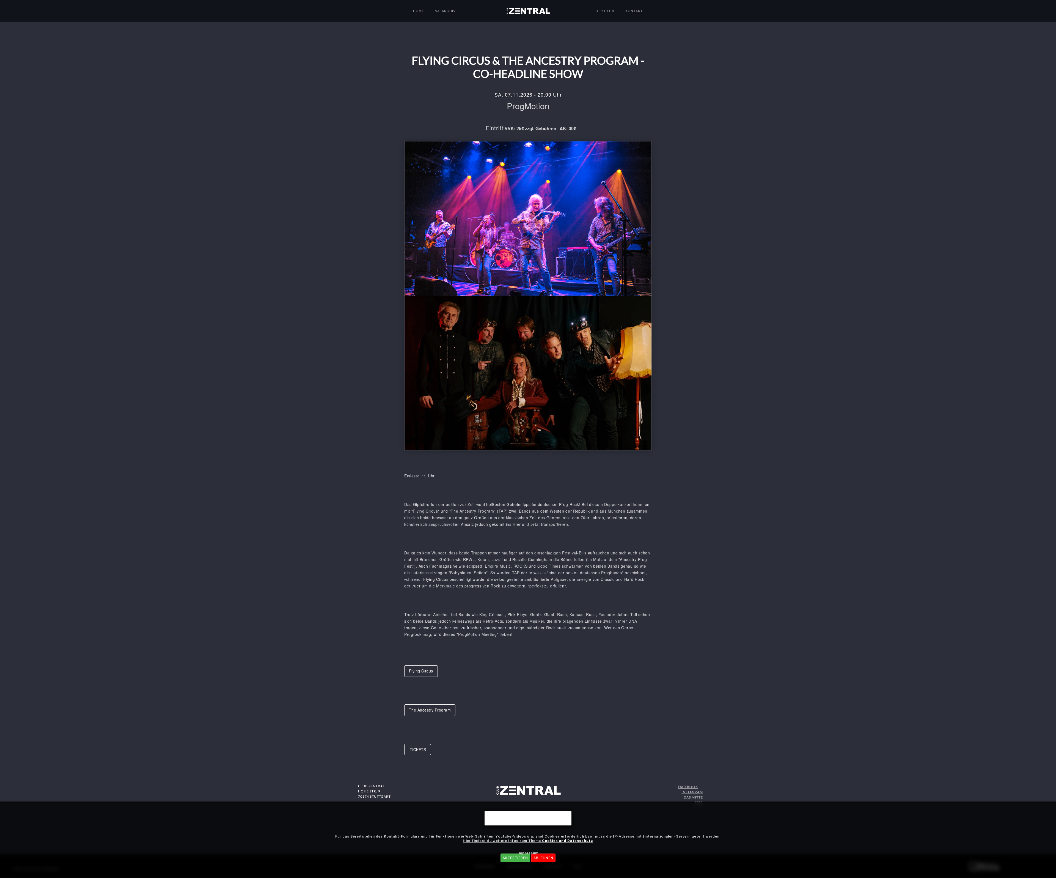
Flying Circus (421, 671)
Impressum (528, 853)
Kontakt (634, 11)
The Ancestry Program (430, 710)
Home (418, 11)
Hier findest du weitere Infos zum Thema (528, 841)
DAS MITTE (693, 797)
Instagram (692, 792)
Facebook (688, 787)
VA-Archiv (445, 11)
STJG (699, 802)
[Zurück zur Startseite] (528, 11)
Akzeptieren (515, 858)
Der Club (605, 11)
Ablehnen (543, 858)
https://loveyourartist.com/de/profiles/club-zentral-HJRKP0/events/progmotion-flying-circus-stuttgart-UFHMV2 (417, 749)
